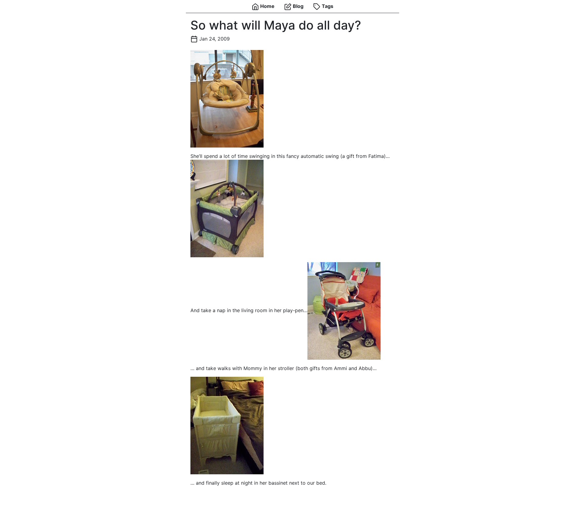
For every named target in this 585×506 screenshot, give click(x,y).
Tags (327, 6)
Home (267, 6)
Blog (297, 6)
